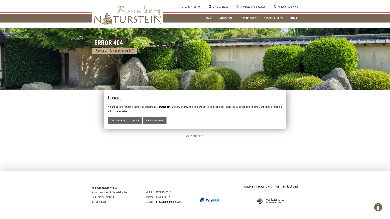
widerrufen (122, 111)
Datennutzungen (162, 106)
